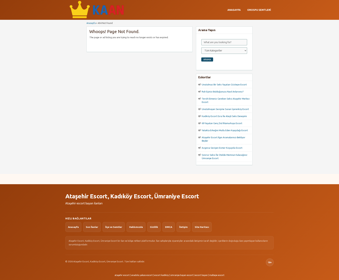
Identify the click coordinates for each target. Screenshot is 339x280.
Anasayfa (234, 9)
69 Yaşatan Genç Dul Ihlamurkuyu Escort (222, 123)
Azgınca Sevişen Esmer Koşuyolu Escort (222, 148)
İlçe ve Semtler (113, 227)
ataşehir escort (122, 275)
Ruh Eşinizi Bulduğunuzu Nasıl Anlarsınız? (223, 91)
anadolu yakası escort (142, 275)
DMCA (168, 227)
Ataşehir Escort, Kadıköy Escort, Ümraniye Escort (132, 196)
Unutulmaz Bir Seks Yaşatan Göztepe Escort (224, 84)
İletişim (183, 227)
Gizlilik (154, 227)
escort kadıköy (161, 275)
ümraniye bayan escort (181, 275)
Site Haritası (202, 227)
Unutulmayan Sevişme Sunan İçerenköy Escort (225, 109)
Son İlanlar (92, 227)
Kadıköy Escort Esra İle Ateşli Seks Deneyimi (224, 116)
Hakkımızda (136, 227)
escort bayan (201, 275)
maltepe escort (216, 275)
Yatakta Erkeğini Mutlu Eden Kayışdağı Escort (225, 130)
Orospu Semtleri (259, 9)
